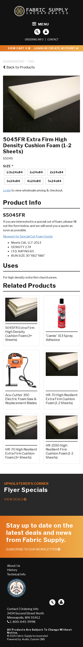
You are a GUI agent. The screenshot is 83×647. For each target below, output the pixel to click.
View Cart (17, 48)
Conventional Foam (13, 60)
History (12, 570)
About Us (13, 566)
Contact (52, 39)
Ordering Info (34, 39)
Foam (31, 60)
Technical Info (16, 574)
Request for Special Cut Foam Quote (28, 236)
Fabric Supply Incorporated (32, 635)
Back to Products (20, 67)
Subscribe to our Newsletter (32, 549)
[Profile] (46, 32)
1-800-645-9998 (22, 622)
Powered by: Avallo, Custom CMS (26, 639)
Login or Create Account (55, 48)
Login (7, 190)
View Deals (14, 499)
